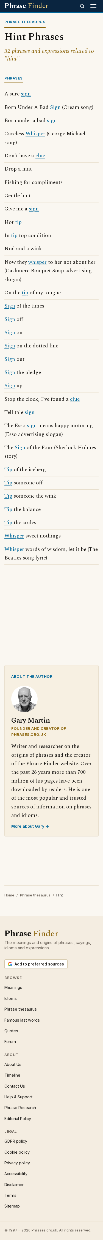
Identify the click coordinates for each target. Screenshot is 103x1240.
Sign (55, 107)
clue (40, 156)
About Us (12, 1064)
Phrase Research (20, 1107)
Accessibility (15, 1173)
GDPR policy (15, 1141)
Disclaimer (14, 1184)
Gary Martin (30, 720)
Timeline (12, 1075)
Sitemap (12, 1206)
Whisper (35, 134)
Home (9, 895)
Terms (10, 1195)
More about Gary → (30, 826)
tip (18, 222)
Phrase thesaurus (35, 895)
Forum (10, 1041)
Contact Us (14, 1086)
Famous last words (22, 1020)
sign (26, 94)
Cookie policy (17, 1152)
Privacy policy (17, 1163)
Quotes (11, 1030)
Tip (8, 470)
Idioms (10, 998)
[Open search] (82, 6)
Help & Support (18, 1096)
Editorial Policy (17, 1118)
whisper (37, 262)
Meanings (13, 987)
